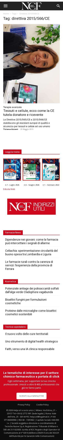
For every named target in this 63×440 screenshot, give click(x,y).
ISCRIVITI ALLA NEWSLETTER (31, 396)
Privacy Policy (24, 404)
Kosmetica (10, 281)
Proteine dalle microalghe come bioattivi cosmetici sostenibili (30, 312)
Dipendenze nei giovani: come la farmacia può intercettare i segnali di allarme (31, 241)
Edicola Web (9, 189)
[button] (5, 6)
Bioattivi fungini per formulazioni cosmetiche (26, 301)
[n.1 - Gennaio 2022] (51, 170)
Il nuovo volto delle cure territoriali (27, 334)
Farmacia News (13, 232)
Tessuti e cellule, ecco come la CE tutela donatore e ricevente (28, 113)
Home (6, 13)
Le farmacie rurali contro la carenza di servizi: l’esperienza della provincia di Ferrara (29, 265)
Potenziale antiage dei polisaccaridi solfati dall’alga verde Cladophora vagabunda (32, 290)
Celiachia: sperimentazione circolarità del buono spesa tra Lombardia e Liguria (31, 252)
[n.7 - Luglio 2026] (12, 170)
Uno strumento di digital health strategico (31, 341)
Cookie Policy (42, 404)
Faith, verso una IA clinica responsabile (29, 349)
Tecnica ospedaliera (15, 327)
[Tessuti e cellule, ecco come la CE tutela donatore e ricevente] (31, 63)
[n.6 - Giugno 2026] (31, 170)
